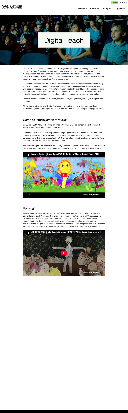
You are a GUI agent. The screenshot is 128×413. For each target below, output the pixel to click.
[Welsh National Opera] (12, 7)
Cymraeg (115, 2)
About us (94, 8)
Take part (106, 8)
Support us (120, 8)
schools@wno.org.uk (36, 109)
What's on (82, 8)
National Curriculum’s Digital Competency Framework (55, 91)
